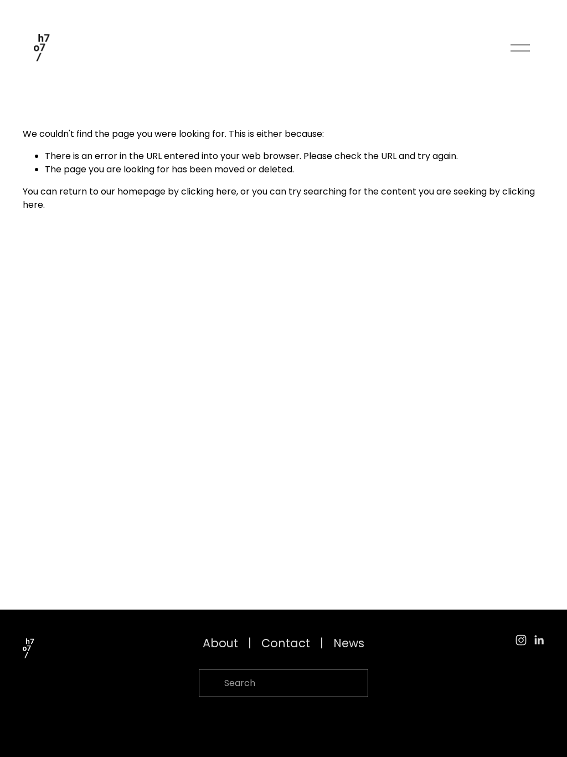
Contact (285, 643)
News (348, 643)
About (220, 643)
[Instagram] (521, 640)
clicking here (208, 191)
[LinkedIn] (538, 640)
